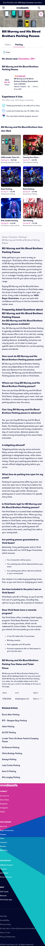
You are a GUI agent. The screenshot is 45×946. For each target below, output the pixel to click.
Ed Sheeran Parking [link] (10, 747)
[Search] (39, 7)
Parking (22, 237)
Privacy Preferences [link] (7, 937)
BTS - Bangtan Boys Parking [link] (14, 720)
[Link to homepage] (22, 8)
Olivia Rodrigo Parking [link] (12, 753)
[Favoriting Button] (41, 14)
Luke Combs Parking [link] (11, 765)
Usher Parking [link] (8, 726)
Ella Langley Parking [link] (11, 777)
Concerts (13, 237)
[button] (6, 52)
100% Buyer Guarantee (25, 2)
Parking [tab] (19, 45)
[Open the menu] (3, 7)
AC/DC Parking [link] (9, 732)
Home (4, 237)
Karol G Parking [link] (9, 771)
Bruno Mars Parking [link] (10, 714)
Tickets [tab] (8, 45)
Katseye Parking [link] (9, 759)
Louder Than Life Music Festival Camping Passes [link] (20, 740)
